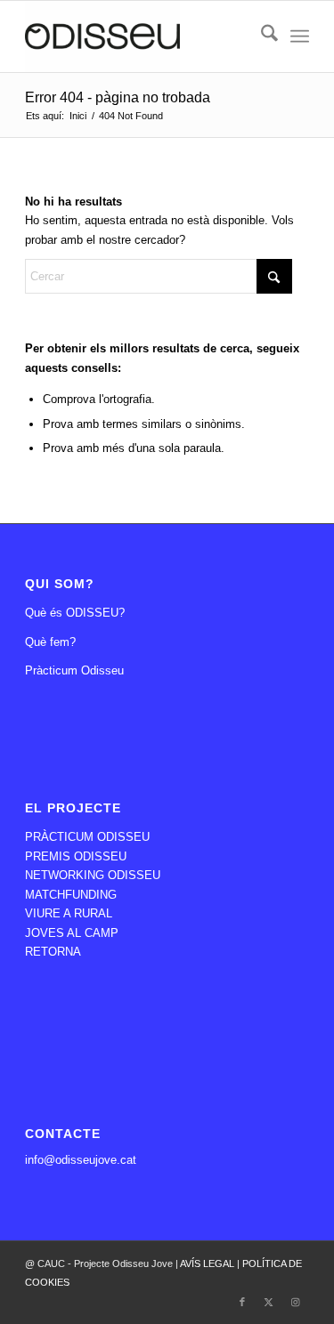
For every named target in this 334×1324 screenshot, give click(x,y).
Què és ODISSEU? (75, 612)
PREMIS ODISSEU (75, 856)
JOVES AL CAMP (71, 933)
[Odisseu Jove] (138, 36)
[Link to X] (269, 1301)
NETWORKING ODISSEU (92, 875)
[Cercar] (260, 36)
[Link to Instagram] (295, 1301)
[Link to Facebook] (242, 1301)
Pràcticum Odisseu (74, 670)
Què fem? (50, 642)
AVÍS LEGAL (208, 1263)
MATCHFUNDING (71, 894)
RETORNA (53, 951)
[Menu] (299, 36)
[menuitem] (260, 36)
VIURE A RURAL (68, 913)
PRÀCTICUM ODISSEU (87, 837)
